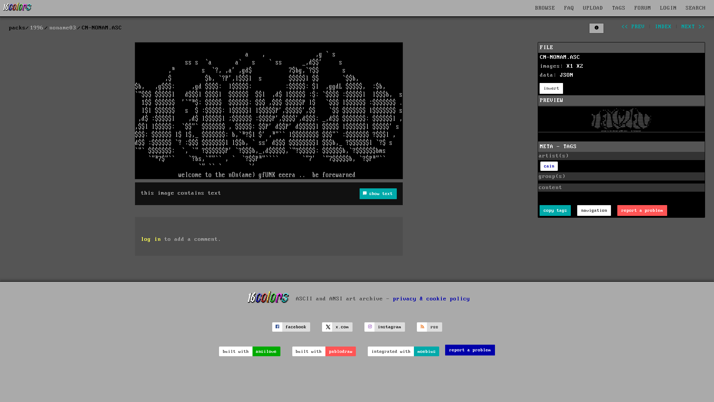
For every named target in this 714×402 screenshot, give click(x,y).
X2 (580, 66)
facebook (296, 327)
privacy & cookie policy (431, 299)
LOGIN (668, 8)
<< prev (633, 27)
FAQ (569, 8)
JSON (566, 75)
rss (434, 327)
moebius (427, 351)
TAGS (618, 8)
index (663, 27)
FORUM (642, 8)
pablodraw (341, 351)
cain (549, 166)
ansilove (266, 351)
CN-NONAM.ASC (560, 57)
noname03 (62, 28)
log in (151, 239)
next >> (693, 27)
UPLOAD (593, 8)
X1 (570, 66)
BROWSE (545, 8)
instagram (389, 327)
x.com (342, 327)
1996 (37, 28)
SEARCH (696, 8)
